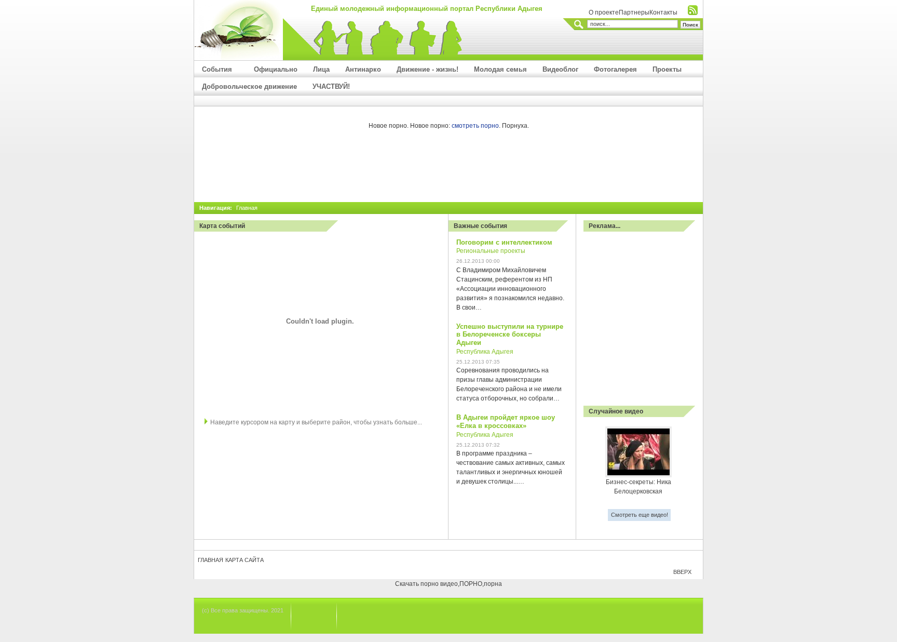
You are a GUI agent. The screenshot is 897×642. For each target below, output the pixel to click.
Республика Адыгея (484, 351)
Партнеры (634, 12)
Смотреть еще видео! (639, 515)
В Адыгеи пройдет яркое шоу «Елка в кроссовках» (505, 421)
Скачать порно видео (426, 583)
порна (493, 583)
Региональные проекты (490, 251)
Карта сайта (244, 560)
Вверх (682, 572)
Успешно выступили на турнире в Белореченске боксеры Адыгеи (509, 335)
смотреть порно (475, 125)
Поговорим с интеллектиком (504, 242)
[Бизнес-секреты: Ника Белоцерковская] (638, 475)
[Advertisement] (448, 171)
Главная (210, 560)
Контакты (663, 12)
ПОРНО (470, 583)
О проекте (604, 12)
